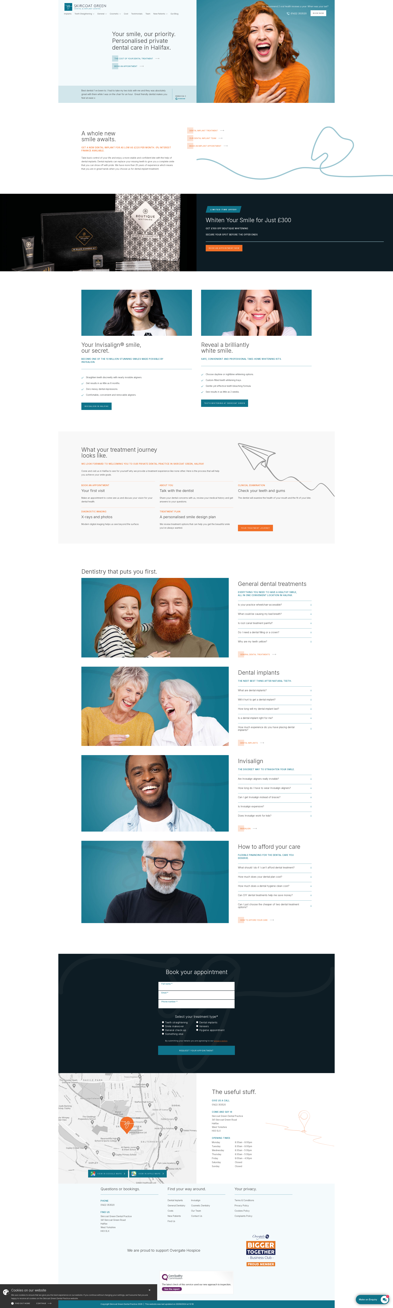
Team (148, 14)
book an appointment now (224, 248)
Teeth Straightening (83, 14)
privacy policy (220, 1041)
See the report (171, 1289)
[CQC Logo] (172, 1280)
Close (149, 1290)
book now (318, 13)
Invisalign (195, 1200)
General (100, 14)
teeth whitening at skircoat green (224, 403)
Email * (164, 993)
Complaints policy (243, 1216)
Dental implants (175, 1200)
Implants (68, 14)
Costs (170, 1210)
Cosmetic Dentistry (200, 1205)
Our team (196, 1210)
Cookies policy (242, 1210)
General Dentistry (176, 1205)
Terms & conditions (244, 1200)
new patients (174, 1216)
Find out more (22, 1303)
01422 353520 (219, 1104)
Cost (126, 14)
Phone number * (169, 1001)
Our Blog (174, 14)
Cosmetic (114, 14)
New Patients (159, 14)
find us (171, 1221)
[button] (84, 14)
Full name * (167, 984)
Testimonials (136, 14)
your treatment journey (255, 528)
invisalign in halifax (96, 406)
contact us (196, 1216)
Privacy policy (242, 1205)
